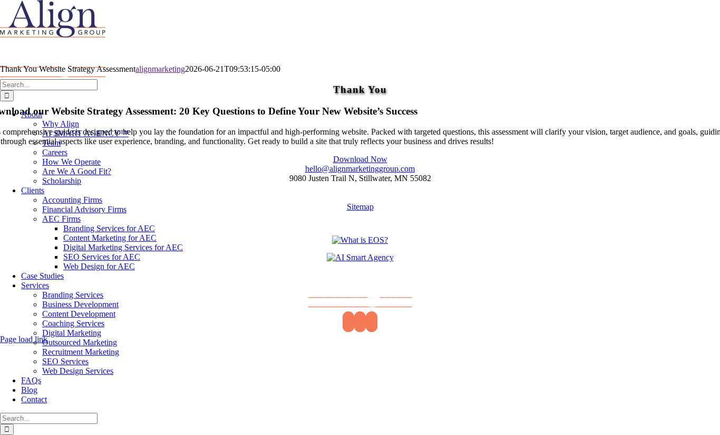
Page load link (23, 339)
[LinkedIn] (360, 321)
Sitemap (360, 206)
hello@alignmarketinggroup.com (360, 168)
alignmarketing (160, 68)
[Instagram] (371, 321)
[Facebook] (348, 321)
